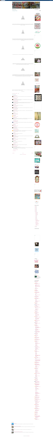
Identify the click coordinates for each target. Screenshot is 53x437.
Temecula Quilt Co (36, 296)
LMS (35, 294)
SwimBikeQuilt (36, 348)
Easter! (35, 414)
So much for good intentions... (37, 395)
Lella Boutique (36, 333)
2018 (35, 207)
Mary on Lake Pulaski (15, 101)
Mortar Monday (37, 222)
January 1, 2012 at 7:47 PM (15, 100)
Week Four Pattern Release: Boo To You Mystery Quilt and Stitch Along (37, 286)
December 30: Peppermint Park (37, 343)
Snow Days (36, 341)
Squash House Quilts (37, 402)
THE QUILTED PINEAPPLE (37, 331)
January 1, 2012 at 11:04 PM (15, 120)
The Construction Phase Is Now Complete (37, 220)
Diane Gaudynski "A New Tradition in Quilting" (37, 384)
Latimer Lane (36, 418)
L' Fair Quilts (36, 316)
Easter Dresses (36, 412)
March (36, 218)
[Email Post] (18, 93)
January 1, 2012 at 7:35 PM (15, 97)
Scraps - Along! (15, 423)
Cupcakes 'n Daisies (37, 337)
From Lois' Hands (36, 281)
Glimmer (35, 311)
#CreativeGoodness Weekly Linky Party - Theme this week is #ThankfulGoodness (37, 416)
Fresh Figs (36, 366)
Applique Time (36, 392)
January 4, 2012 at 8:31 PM (15, 139)
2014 (35, 210)
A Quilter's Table (36, 288)
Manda (14, 124)
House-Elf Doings (36, 388)
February (36, 219)
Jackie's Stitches (36, 335)
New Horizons (36, 309)
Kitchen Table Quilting (37, 318)
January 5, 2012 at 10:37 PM (15, 145)
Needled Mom (14, 117)
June (36, 216)
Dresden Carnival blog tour (37, 397)
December (36, 212)
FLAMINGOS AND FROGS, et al (37, 283)
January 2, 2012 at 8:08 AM (15, 123)
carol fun (14, 104)
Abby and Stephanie (15, 121)
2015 (35, 209)
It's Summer (36, 353)
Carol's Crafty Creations (37, 406)
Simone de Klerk (14, 146)
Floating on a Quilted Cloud (37, 373)
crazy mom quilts (36, 357)
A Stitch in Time (36, 379)
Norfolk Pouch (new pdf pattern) (37, 339)
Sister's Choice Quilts (37, 314)
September (37, 214)
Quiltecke (36, 375)
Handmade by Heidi (37, 404)
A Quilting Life (36, 371)
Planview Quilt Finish (36, 325)
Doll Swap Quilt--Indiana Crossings (37, 399)
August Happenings (36, 290)
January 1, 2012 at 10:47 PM (15, 116)
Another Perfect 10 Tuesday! (37, 362)
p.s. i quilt (36, 390)
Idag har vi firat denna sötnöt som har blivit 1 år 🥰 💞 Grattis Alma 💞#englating (37, 355)
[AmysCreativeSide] (37, 83)
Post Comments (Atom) (24, 154)
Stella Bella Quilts (36, 408)
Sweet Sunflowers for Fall (37, 351)
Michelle (14, 140)
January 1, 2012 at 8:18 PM (15, 103)
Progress (36, 303)
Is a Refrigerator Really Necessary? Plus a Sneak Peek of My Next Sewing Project (37, 393)
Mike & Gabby (36, 368)
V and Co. (36, 300)
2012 (35, 211)
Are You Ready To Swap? (37, 224)
